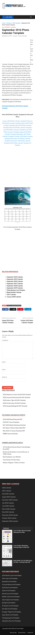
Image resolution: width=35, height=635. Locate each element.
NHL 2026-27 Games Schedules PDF (14, 431)
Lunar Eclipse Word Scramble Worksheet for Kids (22, 531)
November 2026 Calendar (10, 515)
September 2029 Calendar (15, 288)
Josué (15, 36)
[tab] (6, 528)
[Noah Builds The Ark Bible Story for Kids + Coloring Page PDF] (7, 561)
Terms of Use (13, 632)
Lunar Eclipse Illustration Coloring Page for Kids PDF (21, 546)
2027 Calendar (11, 294)
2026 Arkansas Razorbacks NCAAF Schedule (16, 397)
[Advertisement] (15, 50)
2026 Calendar (6, 488)
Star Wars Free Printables (9, 609)
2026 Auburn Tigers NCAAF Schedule (14, 400)
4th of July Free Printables (10, 578)
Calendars (13, 27)
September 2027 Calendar (15, 283)
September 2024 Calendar (15, 277)
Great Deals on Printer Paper (11, 460)
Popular (6, 528)
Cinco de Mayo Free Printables (11, 584)
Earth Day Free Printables (10, 587)
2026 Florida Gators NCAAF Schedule (14, 403)
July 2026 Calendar (8, 503)
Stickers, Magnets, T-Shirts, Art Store (14, 462)
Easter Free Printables (8, 590)
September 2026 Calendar (15, 281)
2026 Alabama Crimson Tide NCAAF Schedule (17, 394)
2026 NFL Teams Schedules (11, 422)
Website (4, 377)
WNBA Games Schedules (10, 433)
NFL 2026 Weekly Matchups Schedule (14, 425)
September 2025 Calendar (15, 279)
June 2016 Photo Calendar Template (14, 130)
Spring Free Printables (8, 603)
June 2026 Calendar (8, 506)
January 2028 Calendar (14, 297)
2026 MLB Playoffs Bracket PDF (12, 419)
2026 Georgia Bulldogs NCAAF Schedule (15, 406)
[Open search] (31, 17)
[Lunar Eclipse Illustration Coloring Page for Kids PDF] (7, 546)
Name (4, 362)
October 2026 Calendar (9, 518)
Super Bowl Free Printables (10, 615)
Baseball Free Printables (9, 581)
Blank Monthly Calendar (14, 292)
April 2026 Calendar (8, 494)
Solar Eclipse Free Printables (10, 600)
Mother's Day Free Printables (11, 596)
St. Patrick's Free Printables (10, 606)
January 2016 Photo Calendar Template (14, 121)
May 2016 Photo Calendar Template (20, 127)
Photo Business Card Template (16, 290)
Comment (5, 340)
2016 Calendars (6, 27)
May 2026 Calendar (8, 512)
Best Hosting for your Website (12, 457)
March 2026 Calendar (8, 509)
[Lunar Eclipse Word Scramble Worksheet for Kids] (7, 531)
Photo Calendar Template (14, 305)
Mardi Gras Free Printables (10, 593)
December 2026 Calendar (10, 500)
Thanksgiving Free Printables (10, 618)
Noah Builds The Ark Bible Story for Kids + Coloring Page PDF (22, 561)
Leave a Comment (22, 36)
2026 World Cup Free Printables (11, 575)
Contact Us (30, 632)
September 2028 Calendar (15, 286)
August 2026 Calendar (9, 497)
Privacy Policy (22, 632)
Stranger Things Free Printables (11, 612)
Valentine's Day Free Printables (11, 621)
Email (4, 369)
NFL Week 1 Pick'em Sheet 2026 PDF (14, 428)
